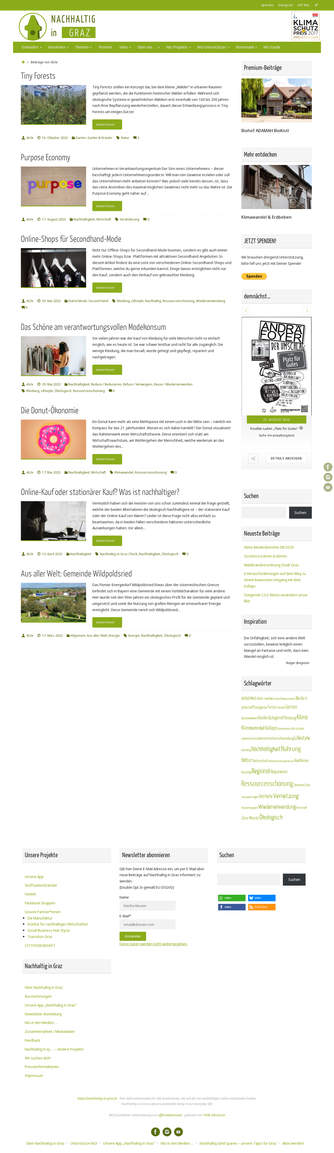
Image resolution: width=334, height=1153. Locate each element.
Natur (125, 138)
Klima (302, 717)
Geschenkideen (249, 718)
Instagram (285, 5)
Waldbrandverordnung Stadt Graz (271, 564)
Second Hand (98, 301)
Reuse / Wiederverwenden (173, 384)
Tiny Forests (38, 76)
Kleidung (123, 301)
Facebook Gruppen (40, 902)
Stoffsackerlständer (41, 885)
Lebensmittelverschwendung (275, 738)
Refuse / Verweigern (137, 384)
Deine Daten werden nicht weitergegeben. (154, 943)
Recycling (246, 772)
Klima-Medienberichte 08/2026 (269, 547)
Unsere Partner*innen (43, 911)
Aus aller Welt (97, 635)
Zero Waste (250, 817)
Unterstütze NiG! (83, 1143)
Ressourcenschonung (178, 301)
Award (278, 699)
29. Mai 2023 (51, 301)
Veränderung (129, 219)
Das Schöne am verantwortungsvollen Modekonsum (93, 327)
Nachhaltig (153, 301)
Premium (290, 761)
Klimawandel (124, 472)
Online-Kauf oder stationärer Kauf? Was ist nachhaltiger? (100, 492)
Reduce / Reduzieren (106, 384)
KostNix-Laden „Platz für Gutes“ (274, 428)
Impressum (34, 1075)
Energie (114, 635)
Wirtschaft (103, 219)
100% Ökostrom (213, 1115)
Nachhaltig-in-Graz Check (118, 554)
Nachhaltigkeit (84, 219)
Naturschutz (260, 761)
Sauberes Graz (302, 785)
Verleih (30, 894)
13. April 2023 (52, 554)
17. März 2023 (52, 635)
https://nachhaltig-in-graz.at (97, 1098)
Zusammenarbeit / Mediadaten (50, 1031)
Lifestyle (138, 301)
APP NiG (303, 5)
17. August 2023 (54, 219)
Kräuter (300, 729)
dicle (29, 138)
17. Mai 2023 (51, 472)
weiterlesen (105, 124)
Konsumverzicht (286, 729)
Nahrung (291, 749)
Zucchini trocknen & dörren (265, 556)
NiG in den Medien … (41, 1022)
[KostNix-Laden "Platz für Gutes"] (277, 366)
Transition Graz (39, 936)
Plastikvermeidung (277, 761)
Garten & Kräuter (99, 138)
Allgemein (77, 635)
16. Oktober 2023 (55, 138)
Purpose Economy (45, 157)
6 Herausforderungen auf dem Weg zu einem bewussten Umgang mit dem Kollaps (275, 579)
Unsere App (34, 876)
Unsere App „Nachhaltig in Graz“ (51, 1005)
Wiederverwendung (210, 301)
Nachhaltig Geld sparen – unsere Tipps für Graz (238, 1143)
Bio (298, 698)
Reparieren (279, 771)
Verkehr (266, 796)
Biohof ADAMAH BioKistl (265, 130)
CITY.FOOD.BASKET (40, 945)
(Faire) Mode (77, 301)
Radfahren (302, 760)
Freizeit (281, 707)
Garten (81, 138)
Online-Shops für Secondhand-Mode (71, 239)
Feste (272, 707)
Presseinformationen (42, 1066)
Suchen (300, 512)
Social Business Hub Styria (48, 930)
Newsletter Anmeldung (43, 1013)
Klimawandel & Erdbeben (266, 217)
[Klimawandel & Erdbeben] (276, 207)
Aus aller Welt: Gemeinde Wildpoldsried (76, 573)
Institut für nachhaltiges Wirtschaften (57, 924)
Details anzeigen (286, 458)
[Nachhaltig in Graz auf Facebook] (328, 467)
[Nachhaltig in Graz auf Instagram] (328, 477)
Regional (261, 771)
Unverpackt (246, 797)
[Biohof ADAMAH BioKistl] (276, 121)
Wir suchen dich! (38, 1058)
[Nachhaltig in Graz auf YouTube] (328, 487)
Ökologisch (63, 391)
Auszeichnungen (38, 996)
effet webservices (170, 1115)
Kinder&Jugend (270, 717)
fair (265, 707)
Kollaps (271, 728)
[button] (246, 311)
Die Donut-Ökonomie (50, 410)
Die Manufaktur (39, 918)
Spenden (267, 5)
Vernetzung (286, 796)
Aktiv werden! (293, 1143)
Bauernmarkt (288, 699)
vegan (255, 797)
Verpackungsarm (249, 807)
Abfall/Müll (248, 698)
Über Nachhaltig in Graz (44, 987)
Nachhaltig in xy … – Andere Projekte (54, 1049)
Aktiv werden (265, 698)
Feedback (32, 1040)
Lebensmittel (248, 738)
